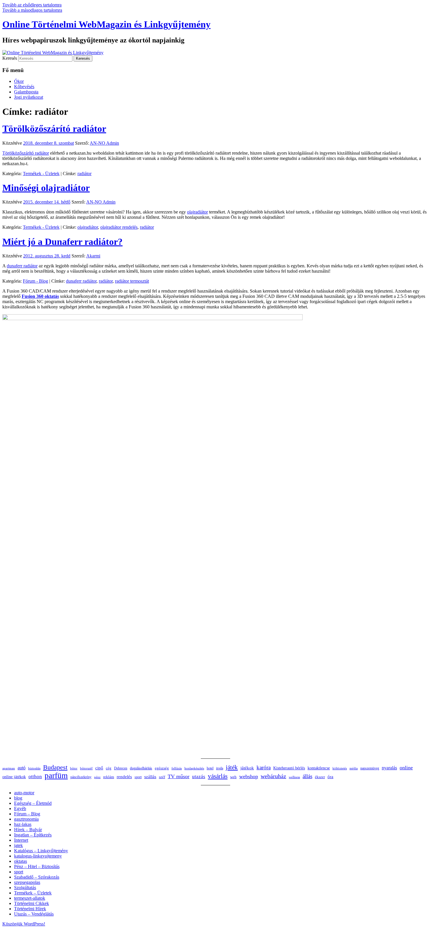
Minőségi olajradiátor (46, 187)
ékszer (320, 777)
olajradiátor (197, 211)
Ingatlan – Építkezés (33, 834)
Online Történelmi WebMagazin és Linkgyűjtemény (106, 24)
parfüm (56, 775)
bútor (73, 768)
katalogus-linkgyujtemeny (38, 855)
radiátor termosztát (132, 281)
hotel (210, 768)
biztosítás (34, 768)
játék (232, 767)
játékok (247, 768)
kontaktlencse (319, 768)
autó (22, 767)
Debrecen (120, 768)
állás (307, 776)
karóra (264, 767)
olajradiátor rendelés (119, 227)
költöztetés (339, 768)
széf (162, 777)
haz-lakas (22, 824)
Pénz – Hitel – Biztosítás (37, 866)
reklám (108, 777)
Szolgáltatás (25, 887)
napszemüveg (369, 768)
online (406, 768)
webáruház (273, 776)
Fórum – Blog (27, 813)
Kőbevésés (24, 86)
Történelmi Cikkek (31, 903)
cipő (99, 768)
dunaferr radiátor (22, 265)
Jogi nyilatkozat (28, 97)
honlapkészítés (194, 768)
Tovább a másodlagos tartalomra (32, 10)
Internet (21, 840)
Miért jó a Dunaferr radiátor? (62, 241)
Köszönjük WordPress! (23, 923)
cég (108, 768)
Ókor (19, 81)
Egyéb (20, 808)
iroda (219, 768)
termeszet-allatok (29, 898)
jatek (18, 845)
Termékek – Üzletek (33, 892)
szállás (150, 776)
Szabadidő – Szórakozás (36, 877)
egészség (162, 768)
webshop (248, 776)
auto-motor (24, 792)
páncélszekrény (80, 777)
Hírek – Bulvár (28, 829)
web (233, 777)
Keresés (9, 58)
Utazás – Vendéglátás (34, 913)
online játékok (14, 777)
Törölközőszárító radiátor (54, 128)
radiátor (84, 173)
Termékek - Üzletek (41, 173)
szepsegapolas (27, 882)
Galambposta (26, 91)
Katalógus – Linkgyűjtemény (41, 850)
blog (18, 797)
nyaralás (389, 767)
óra (330, 776)
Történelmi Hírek (30, 908)
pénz (97, 777)
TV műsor (178, 776)
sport (138, 777)
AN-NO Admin (104, 143)
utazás (198, 776)
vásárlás (218, 776)
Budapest (55, 767)
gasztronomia (26, 819)
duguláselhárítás (141, 768)
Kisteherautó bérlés (289, 768)
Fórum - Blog (35, 281)
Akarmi (93, 255)
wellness (294, 777)
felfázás (177, 768)
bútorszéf (86, 768)
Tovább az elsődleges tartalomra (32, 4)
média (353, 768)
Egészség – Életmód (33, 803)
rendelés (124, 776)
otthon (35, 776)
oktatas (20, 861)
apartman (8, 768)
